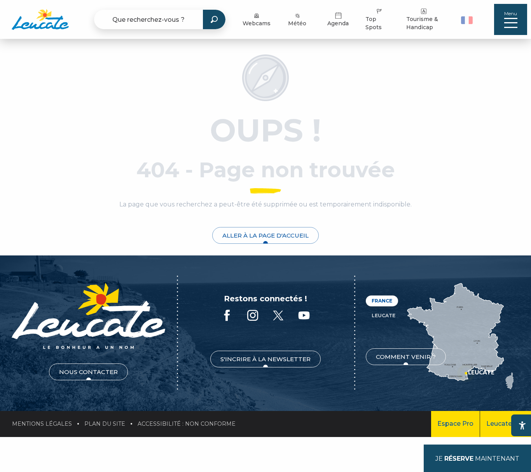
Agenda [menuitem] (338, 23)
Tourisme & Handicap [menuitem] (422, 23)
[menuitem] (40, 19)
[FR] (467, 20)
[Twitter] (278, 315)
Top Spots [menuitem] (373, 23)
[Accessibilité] (522, 425)
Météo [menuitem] (297, 23)
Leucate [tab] (383, 315)
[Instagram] (253, 315)
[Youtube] (304, 315)
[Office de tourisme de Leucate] (88, 316)
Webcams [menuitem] (257, 23)
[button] (467, 19)
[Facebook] (227, 315)
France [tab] (382, 301)
